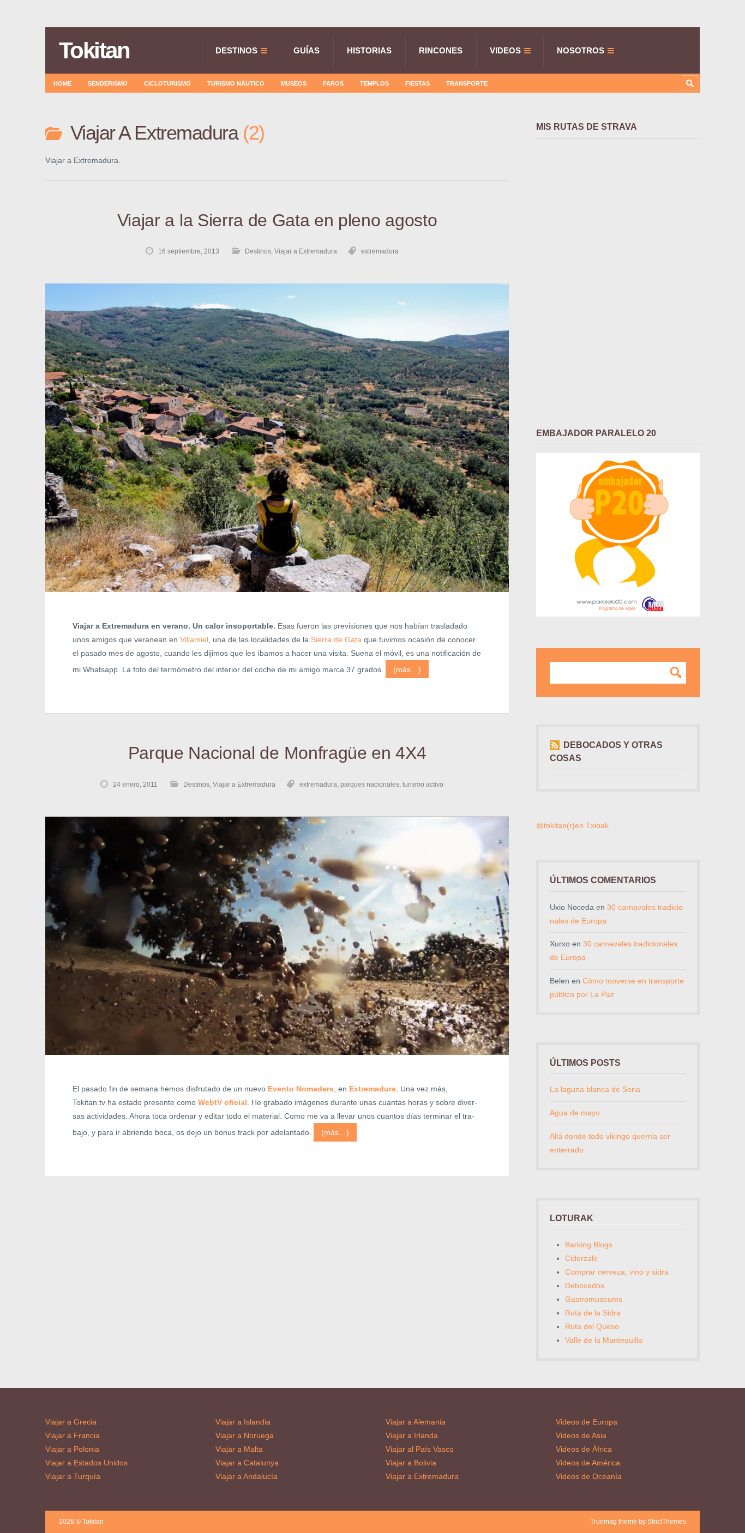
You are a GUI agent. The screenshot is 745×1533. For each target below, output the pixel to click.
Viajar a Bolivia (411, 1462)
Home (62, 83)
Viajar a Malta (239, 1449)
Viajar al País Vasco (420, 1449)
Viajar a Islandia (243, 1421)
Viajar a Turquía (72, 1476)
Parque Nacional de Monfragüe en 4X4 (277, 753)
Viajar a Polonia (72, 1449)
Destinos (236, 50)
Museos (294, 83)
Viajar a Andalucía (246, 1476)
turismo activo (422, 784)
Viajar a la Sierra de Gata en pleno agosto (277, 220)
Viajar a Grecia (71, 1421)
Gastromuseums (593, 1299)
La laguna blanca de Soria (595, 1089)
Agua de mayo (575, 1112)
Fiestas (417, 83)
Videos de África (584, 1449)
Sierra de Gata (336, 639)
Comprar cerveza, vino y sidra (617, 1272)
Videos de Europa (586, 1421)
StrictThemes (666, 1521)
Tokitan (94, 50)
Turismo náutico (236, 83)
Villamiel (194, 639)
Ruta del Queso (592, 1326)
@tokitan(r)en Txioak (572, 825)
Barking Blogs (588, 1244)
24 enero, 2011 (135, 784)
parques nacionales (369, 784)
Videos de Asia (581, 1435)
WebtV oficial (222, 1102)
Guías (306, 50)
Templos (374, 83)
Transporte (467, 83)
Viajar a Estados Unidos (86, 1462)
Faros (333, 83)
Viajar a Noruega (244, 1435)
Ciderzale (581, 1258)
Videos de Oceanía (589, 1476)
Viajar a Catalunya (247, 1462)
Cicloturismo (167, 83)
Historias (369, 50)
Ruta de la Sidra (593, 1312)
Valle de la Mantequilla (603, 1340)
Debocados (584, 1285)
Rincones (440, 50)
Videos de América (588, 1462)
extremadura (380, 251)
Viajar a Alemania (416, 1421)
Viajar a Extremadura (305, 251)
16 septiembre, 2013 (188, 251)
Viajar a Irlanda (412, 1435)
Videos (505, 50)
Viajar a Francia (72, 1435)
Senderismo (108, 83)
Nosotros (580, 50)
